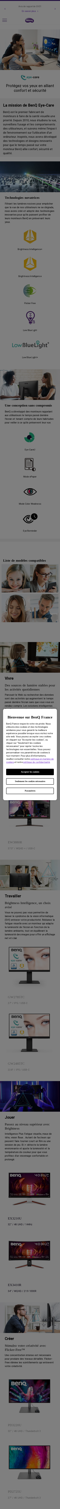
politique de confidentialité (36, 762)
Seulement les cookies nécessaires (30, 781)
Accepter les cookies (30, 772)
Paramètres (30, 791)
